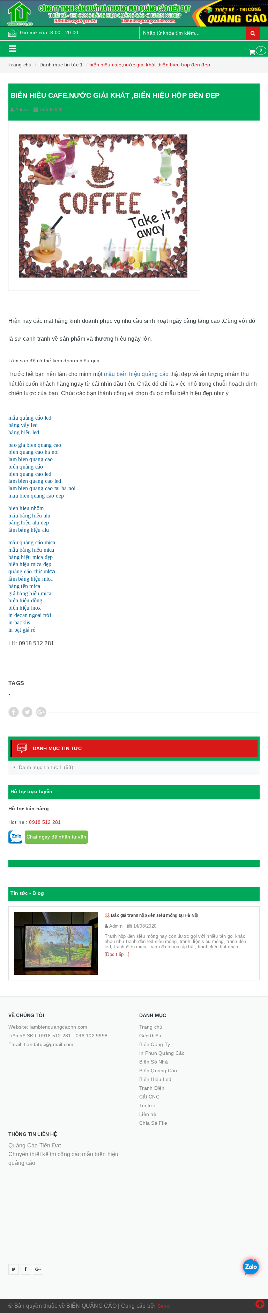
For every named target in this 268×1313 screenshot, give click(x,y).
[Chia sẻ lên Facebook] (13, 712)
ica (31, 556)
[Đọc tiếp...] (117, 954)
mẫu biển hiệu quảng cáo (136, 374)
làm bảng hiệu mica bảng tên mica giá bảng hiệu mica (30, 586)
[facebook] (26, 1269)
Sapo (163, 1306)
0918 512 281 (45, 822)
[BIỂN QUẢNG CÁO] (134, 13)
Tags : (16, 689)
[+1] (41, 712)
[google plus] (38, 1269)
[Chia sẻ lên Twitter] (27, 712)
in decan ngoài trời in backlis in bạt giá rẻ (29, 622)
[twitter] (13, 1269)
